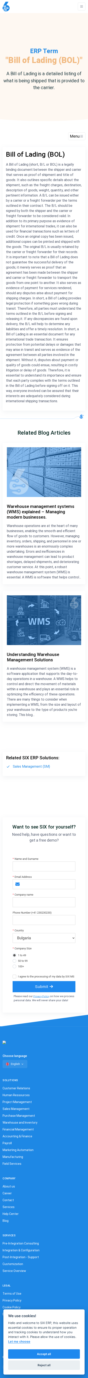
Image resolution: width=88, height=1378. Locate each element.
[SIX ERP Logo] (6, 6)
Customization (13, 1264)
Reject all (44, 1365)
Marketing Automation (18, 1150)
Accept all (44, 1354)
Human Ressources (16, 1095)
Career (7, 1193)
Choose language (15, 1056)
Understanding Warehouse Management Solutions (33, 657)
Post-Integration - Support (21, 1257)
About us (9, 1186)
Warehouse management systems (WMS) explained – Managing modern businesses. (40, 512)
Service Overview (14, 1271)
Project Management (17, 1102)
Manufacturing (13, 1157)
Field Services (12, 1163)
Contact (8, 1200)
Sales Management (16, 1109)
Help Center (11, 1214)
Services (9, 1207)
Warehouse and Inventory (20, 1122)
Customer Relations (16, 1088)
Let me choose (19, 1341)
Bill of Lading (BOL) (35, 154)
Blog (6, 1220)
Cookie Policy (12, 1307)
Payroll (7, 1143)
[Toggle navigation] (81, 7)
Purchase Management (19, 1115)
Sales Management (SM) (31, 766)
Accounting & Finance (17, 1136)
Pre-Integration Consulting (21, 1243)
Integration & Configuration (21, 1250)
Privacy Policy (41, 996)
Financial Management (18, 1129)
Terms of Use (12, 1293)
